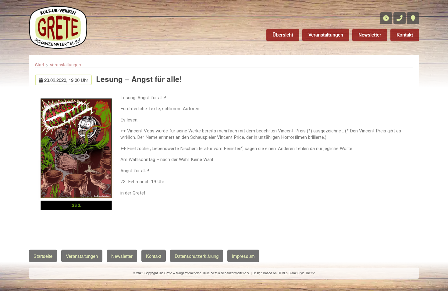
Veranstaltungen (325, 34)
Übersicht (282, 34)
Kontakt (404, 34)
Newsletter (369, 34)
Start (39, 64)
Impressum (243, 256)
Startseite (43, 256)
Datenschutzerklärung (197, 256)
